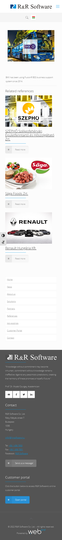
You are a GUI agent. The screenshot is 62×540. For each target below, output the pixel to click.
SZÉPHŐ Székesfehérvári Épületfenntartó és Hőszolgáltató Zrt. (29, 135)
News (9, 286)
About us (11, 294)
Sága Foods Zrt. (16, 193)
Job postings (12, 323)
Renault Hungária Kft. (20, 248)
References (12, 316)
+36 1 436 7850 (15, 445)
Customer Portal (14, 330)
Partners (11, 308)
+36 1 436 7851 (16, 449)
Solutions (11, 301)
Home (10, 279)
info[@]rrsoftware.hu (15, 437)
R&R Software (21, 453)
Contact (10, 337)
